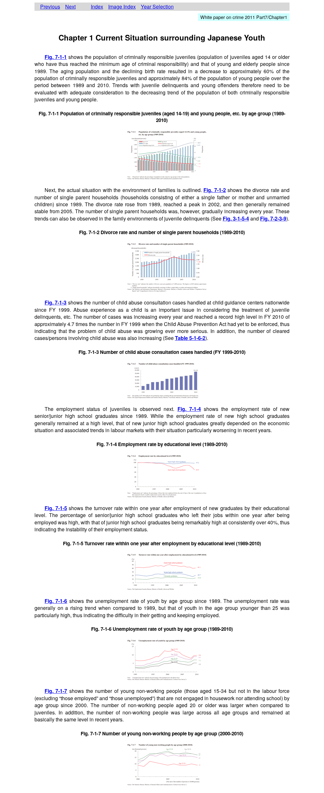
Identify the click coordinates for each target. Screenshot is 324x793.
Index (97, 6)
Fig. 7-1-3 (56, 302)
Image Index (122, 6)
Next (70, 6)
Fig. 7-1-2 (214, 190)
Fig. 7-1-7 (56, 690)
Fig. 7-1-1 (56, 57)
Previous (50, 6)
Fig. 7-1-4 (189, 408)
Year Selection (157, 6)
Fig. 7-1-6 (56, 600)
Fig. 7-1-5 (56, 508)
